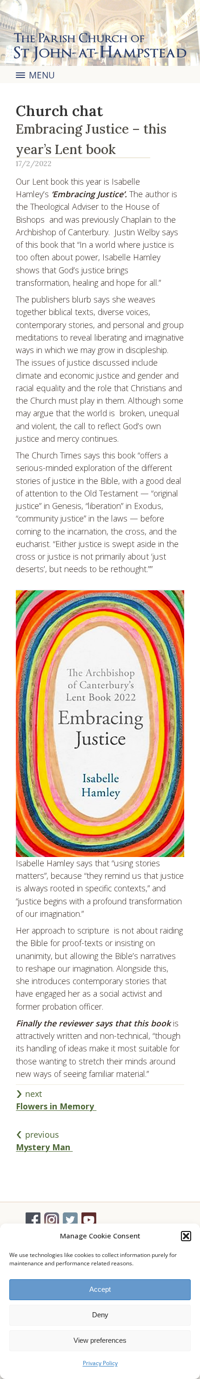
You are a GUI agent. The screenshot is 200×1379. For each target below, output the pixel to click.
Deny (100, 1315)
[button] (186, 1236)
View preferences (100, 1340)
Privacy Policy (100, 1363)
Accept (100, 1289)
